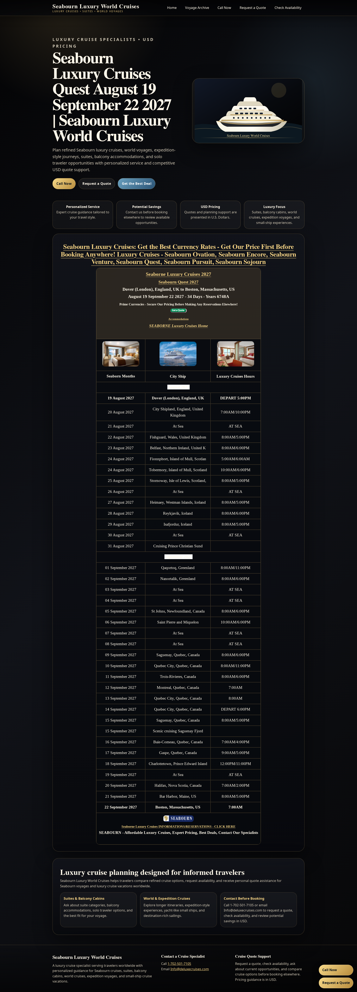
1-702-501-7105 (179, 963)
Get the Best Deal (136, 183)
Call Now (224, 7)
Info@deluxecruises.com (189, 969)
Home (172, 7)
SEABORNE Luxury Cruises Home (178, 326)
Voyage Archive (197, 7)
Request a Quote (253, 7)
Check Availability (288, 7)
